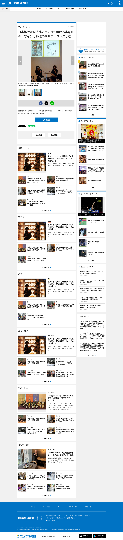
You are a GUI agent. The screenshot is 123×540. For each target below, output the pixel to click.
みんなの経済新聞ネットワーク (26, 536)
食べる (39, 9)
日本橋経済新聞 (18, 3)
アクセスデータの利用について (56, 518)
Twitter (112, 3)
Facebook (108, 3)
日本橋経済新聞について (54, 515)
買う (59, 9)
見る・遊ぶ (49, 9)
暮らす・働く (70, 9)
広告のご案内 (51, 520)
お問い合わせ (71, 518)
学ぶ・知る (82, 9)
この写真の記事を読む (32, 85)
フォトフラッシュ (24, 27)
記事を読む (46, 120)
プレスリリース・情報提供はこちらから (78, 515)
